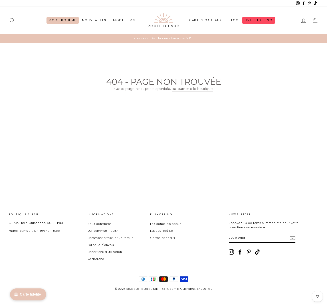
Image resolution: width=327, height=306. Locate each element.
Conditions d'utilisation (104, 252)
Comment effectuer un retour (110, 238)
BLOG (234, 20)
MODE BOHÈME (63, 20)
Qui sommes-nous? (102, 231)
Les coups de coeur (165, 224)
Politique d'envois (100, 245)
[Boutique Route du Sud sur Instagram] (231, 252)
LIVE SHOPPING (258, 20)
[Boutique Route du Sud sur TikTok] (257, 252)
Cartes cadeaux (162, 238)
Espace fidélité (161, 231)
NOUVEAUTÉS (94, 20)
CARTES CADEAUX (205, 20)
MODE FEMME (125, 20)
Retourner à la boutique (192, 88)
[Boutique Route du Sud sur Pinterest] (248, 252)
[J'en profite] (292, 238)
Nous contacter (99, 224)
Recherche (95, 259)
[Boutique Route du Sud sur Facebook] (240, 252)
